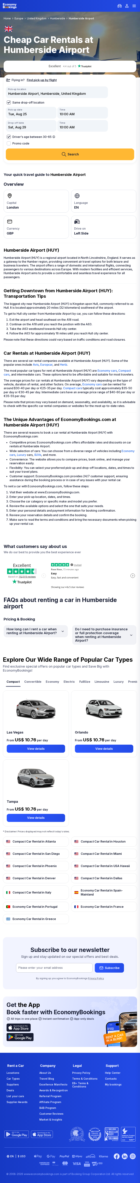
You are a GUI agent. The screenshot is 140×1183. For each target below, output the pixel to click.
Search (73, 154)
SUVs (37, 455)
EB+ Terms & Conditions (80, 1085)
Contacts (111, 1078)
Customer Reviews (51, 1113)
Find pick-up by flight (42, 80)
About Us (45, 1072)
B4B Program (47, 1107)
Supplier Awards (17, 1102)
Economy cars (107, 370)
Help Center (112, 1072)
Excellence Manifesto (53, 1084)
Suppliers (13, 1084)
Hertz (63, 364)
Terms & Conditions (85, 1078)
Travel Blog (46, 1078)
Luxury (21, 455)
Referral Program (50, 1096)
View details (36, 748)
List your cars (15, 1096)
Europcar (46, 364)
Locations (13, 1072)
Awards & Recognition (53, 1090)
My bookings (113, 1084)
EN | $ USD (18, 1156)
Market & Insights (50, 1119)
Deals (10, 1090)
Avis (36, 364)
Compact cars (72, 388)
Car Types (13, 1078)
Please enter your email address (40, 968)
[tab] (13, 682)
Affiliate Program (50, 1102)
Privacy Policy (96, 978)
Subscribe (112, 968)
